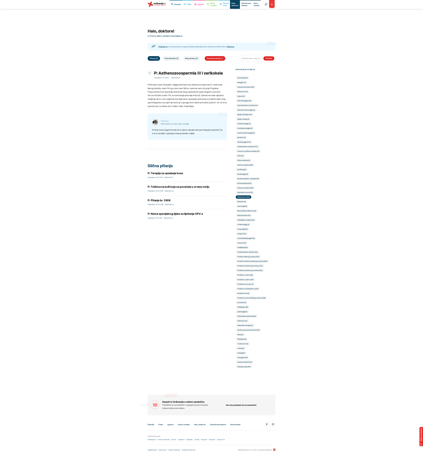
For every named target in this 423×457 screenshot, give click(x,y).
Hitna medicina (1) (243, 160)
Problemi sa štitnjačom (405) (247, 289)
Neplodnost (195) (243, 197)
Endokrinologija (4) (244, 124)
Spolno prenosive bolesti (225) (248, 330)
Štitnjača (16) (241, 339)
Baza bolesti (235, 424)
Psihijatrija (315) (242, 307)
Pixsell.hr (212, 439)
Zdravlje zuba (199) (244, 367)
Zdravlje (177, 4)
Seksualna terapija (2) (245, 325)
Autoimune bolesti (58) (245, 87)
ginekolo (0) (241, 137)
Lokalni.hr (181, 439)
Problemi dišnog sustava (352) (248, 257)
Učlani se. (230, 47)
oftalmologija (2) (243, 224)
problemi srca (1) (243, 293)
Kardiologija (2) (242, 174)
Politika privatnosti (188, 450)
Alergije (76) (241, 82)
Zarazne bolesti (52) (244, 362)
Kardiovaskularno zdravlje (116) (248, 179)
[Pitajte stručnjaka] (421, 436)
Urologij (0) (241, 353)
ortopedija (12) (242, 229)
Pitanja (153, 58)
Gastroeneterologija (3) (246, 133)
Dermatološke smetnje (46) (247, 105)
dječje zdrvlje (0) (243, 119)
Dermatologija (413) (244, 101)
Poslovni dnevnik (164, 439)
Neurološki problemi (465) (246, 211)
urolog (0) (240, 348)
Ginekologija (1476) (244, 142)
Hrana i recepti (184, 424)
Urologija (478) (242, 357)
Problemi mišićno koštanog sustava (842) (252, 261)
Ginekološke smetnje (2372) (247, 146)
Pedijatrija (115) (242, 247)
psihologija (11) (242, 312)
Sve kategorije (242, 78)
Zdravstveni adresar (218, 424)
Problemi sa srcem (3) (245, 284)
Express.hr (221, 439)
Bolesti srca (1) (242, 91)
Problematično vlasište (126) (247, 252)
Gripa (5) (240, 156)
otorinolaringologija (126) (246, 238)
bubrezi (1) (241, 96)
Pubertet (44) (242, 321)
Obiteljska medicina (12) (245, 220)
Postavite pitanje (214, 58)
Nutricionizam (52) (243, 215)
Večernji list (152, 439)
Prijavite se (162, 47)
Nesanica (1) (241, 201)
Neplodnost (176, 78)
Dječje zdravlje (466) (244, 114)
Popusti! (204, 439)
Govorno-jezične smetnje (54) (248, 151)
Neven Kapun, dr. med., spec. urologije (175, 124)
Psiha (189, 4)
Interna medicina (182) (245, 165)
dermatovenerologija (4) (246, 110)
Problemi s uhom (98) (245, 275)
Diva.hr (173, 439)
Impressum (162, 450)
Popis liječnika (170, 58)
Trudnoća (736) (242, 344)
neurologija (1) (242, 206)
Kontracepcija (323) (244, 183)
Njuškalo (189, 439)
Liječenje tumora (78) (245, 192)
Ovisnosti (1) (241, 243)
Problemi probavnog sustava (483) (249, 270)
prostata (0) (241, 302)
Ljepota (201, 4)
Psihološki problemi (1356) (246, 316)
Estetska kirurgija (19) (244, 128)
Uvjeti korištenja (174, 450)
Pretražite (269, 58)
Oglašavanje (152, 450)
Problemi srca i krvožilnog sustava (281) (251, 298)
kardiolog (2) (241, 169)
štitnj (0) (240, 335)
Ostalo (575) (241, 234)
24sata (196, 439)
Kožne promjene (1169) (245, 188)
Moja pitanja (190, 58)
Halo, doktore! (200, 424)
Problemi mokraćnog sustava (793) (250, 266)
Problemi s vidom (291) (245, 280)
